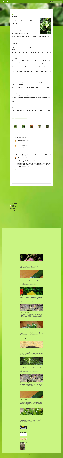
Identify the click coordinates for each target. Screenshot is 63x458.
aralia (13, 118)
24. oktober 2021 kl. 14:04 (26, 145)
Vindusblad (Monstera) (23, 365)
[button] (12, 14)
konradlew (33, 456)
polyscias (24, 118)
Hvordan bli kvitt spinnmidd (24, 312)
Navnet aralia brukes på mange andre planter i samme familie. (24, 115)
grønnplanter (17, 118)
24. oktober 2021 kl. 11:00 (22, 137)
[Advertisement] (31, 194)
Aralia (23, 129)
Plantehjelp (7, 2)
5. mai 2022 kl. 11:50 (25, 157)
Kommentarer (13, 206)
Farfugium (31, 129)
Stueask (47, 129)
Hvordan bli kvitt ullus (23, 278)
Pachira (39, 129)
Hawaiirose (21, 295)
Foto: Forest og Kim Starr (45, 35)
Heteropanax (15, 129)
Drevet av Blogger (32, 454)
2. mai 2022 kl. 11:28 (21, 153)
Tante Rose (19, 140)
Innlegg (12, 205)
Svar (15, 169)
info (21, 118)
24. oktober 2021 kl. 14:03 (26, 140)
